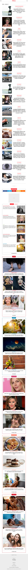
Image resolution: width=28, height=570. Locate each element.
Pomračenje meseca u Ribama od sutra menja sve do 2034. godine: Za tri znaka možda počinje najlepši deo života (14, 353)
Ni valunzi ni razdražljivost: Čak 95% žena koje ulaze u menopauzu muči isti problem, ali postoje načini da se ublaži (14, 489)
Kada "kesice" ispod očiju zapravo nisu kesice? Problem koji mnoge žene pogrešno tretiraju (14, 394)
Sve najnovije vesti (14, 253)
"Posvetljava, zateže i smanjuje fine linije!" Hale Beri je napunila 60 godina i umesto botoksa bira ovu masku (14, 430)
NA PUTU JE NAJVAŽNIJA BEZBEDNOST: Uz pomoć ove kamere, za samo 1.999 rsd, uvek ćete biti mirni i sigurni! (19, 100)
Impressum (14, 562)
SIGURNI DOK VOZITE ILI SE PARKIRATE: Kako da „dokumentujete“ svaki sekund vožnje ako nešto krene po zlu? (19, 133)
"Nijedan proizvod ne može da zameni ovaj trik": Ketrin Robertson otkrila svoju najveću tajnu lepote (14, 412)
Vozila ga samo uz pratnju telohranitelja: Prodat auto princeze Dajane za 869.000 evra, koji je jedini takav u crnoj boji (19, 22)
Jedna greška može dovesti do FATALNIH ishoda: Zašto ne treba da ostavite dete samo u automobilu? (19, 44)
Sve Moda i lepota (14, 432)
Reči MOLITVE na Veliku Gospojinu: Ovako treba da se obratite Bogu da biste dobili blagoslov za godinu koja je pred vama (9, 227)
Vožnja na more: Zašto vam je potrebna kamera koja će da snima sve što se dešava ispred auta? (19, 33)
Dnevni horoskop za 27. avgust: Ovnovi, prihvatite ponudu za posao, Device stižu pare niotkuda (14, 371)
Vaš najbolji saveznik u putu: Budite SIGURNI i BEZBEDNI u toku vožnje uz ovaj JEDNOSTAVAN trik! (19, 55)
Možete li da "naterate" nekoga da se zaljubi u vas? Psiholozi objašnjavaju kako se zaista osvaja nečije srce (14, 512)
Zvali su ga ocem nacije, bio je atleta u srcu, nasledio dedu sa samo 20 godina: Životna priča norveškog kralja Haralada (9, 207)
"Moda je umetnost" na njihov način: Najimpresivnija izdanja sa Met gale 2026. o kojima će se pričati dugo (14, 311)
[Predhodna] (12, 186)
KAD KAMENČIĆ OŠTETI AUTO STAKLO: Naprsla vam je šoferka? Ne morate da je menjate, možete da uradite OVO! (19, 123)
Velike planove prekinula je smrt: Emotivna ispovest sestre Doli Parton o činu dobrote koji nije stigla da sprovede (9, 217)
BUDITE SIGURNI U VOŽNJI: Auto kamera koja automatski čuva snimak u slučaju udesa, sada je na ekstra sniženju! (19, 144)
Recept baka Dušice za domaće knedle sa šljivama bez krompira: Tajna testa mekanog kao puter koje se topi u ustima (14, 453)
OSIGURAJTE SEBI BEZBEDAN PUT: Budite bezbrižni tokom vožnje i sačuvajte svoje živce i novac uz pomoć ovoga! (19, 178)
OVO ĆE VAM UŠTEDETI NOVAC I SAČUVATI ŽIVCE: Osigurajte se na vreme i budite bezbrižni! (19, 66)
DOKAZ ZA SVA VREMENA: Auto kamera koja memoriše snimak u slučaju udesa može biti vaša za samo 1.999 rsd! (19, 155)
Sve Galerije (14, 315)
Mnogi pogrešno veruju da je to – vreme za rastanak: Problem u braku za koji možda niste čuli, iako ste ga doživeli (14, 530)
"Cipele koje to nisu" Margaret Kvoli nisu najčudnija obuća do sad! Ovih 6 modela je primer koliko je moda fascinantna (14, 274)
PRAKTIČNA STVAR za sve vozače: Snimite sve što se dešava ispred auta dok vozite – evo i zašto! (19, 11)
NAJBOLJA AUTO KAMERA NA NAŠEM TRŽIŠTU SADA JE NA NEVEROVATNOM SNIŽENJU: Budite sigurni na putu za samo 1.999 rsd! (19, 167)
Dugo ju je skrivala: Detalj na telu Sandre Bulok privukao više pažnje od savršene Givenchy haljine (9, 236)
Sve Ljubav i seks (14, 551)
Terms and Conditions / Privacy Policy (14, 567)
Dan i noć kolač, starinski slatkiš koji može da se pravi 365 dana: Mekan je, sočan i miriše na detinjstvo (14, 471)
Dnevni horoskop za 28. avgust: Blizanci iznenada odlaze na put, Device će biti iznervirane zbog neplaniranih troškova (9, 245)
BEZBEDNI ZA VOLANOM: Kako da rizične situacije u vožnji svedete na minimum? (19, 77)
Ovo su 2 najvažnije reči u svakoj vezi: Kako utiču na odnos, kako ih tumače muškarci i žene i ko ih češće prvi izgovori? (13, 549)
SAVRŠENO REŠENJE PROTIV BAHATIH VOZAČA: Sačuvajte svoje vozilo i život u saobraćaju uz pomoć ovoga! (19, 111)
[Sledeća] (15, 186)
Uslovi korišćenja (14, 565)
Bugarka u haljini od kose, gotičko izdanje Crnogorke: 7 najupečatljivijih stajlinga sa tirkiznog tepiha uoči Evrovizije (14, 292)
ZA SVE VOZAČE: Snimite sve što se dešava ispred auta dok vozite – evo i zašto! (19, 88)
